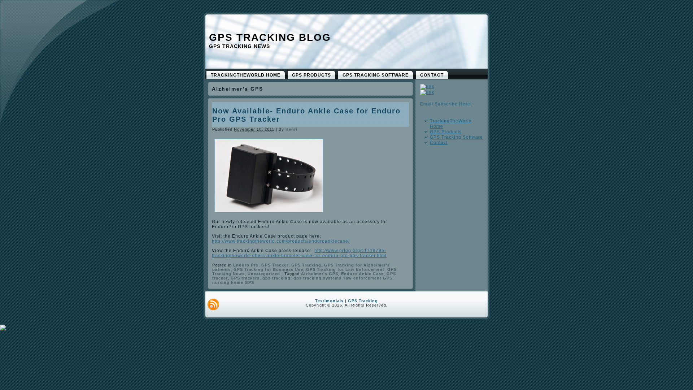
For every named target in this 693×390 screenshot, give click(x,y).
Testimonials (329, 301)
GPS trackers (245, 278)
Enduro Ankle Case (362, 274)
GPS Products (446, 131)
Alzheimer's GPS (319, 274)
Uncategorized (264, 274)
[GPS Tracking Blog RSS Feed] (213, 304)
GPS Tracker (274, 265)
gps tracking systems (317, 278)
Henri (291, 129)
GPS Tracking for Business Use (268, 269)
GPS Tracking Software (456, 137)
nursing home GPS (233, 282)
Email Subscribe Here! (446, 104)
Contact (439, 142)
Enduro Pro (245, 265)
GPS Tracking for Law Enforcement (345, 269)
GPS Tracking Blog (270, 37)
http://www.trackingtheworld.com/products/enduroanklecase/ (281, 241)
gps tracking (276, 278)
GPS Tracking (306, 265)
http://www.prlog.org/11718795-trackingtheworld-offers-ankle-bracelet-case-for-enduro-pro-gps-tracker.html (299, 253)
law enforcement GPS (368, 278)
